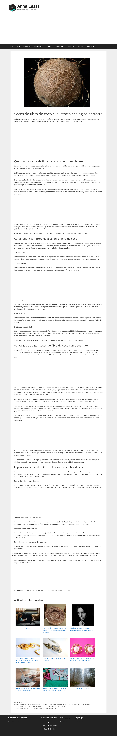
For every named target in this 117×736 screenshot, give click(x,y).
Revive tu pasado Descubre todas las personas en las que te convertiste (55, 689)
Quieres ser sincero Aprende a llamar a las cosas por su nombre (28, 689)
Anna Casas (28, 6)
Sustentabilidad (85, 704)
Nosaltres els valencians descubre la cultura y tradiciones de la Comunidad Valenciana (54, 630)
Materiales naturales (56, 704)
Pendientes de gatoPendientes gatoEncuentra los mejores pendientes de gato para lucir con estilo (28, 660)
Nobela (28, 628)
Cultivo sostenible (35, 704)
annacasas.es (79, 722)
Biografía (71, 46)
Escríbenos (63, 722)
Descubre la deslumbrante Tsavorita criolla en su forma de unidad (36, 708)
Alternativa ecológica (22, 704)
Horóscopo (27, 46)
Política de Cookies (49, 729)
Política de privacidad (50, 725)
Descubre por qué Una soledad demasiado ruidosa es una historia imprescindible (41, 706)
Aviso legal (46, 722)
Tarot (49, 46)
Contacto (80, 46)
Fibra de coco (45, 704)
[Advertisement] (58, 29)
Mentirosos (19, 702)
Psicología (59, 46)
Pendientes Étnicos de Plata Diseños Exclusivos (54, 659)
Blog (18, 46)
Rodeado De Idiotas (82, 688)
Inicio (11, 46)
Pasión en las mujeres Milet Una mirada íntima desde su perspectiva (81, 629)
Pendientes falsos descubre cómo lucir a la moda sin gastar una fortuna (82, 659)
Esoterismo (37, 46)
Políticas (89, 46)
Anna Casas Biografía (14, 722)
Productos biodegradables (71, 704)
